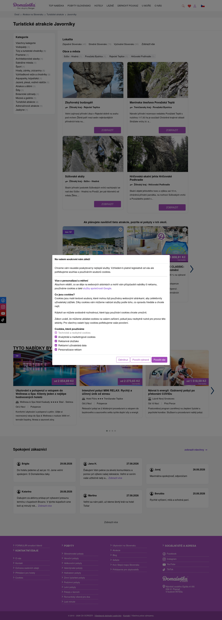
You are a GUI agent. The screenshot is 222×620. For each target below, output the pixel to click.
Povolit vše (159, 359)
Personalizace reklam (70, 349)
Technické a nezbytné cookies (74, 332)
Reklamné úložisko (68, 341)
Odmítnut (123, 359)
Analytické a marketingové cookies (76, 337)
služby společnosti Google (97, 288)
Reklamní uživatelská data (72, 345)
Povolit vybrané (140, 359)
